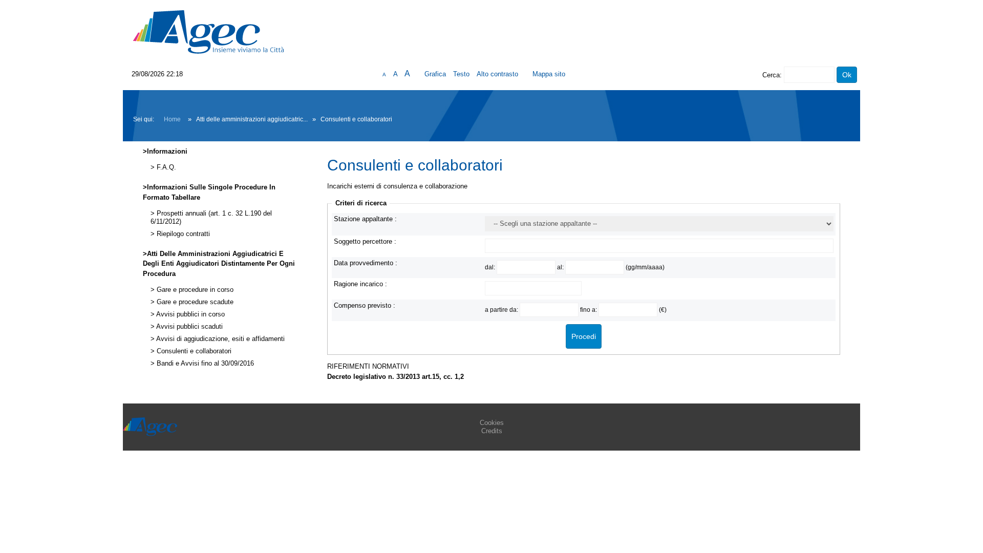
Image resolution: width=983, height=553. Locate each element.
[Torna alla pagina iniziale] (208, 31)
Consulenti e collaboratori (193, 351)
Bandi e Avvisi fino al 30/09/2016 (204, 363)
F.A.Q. (165, 167)
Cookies (492, 423)
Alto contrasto (497, 74)
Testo (461, 74)
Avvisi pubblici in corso (190, 314)
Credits (491, 431)
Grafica (435, 74)
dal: (491, 267)
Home (172, 119)
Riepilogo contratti (182, 234)
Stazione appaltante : (365, 219)
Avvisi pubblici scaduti (189, 326)
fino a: (589, 309)
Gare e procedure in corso (194, 289)
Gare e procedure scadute (194, 302)
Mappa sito (548, 74)
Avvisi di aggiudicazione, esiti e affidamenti (220, 339)
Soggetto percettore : (365, 241)
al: (561, 267)
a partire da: (502, 309)
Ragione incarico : (360, 284)
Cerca (771, 75)
